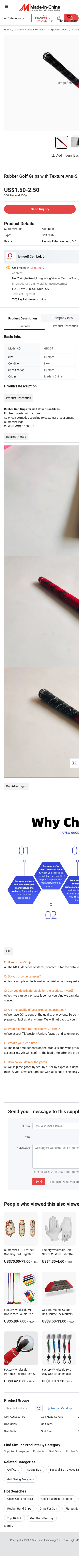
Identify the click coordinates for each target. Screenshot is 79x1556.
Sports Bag (34, 1469)
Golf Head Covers (52, 1416)
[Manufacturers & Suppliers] (39, 7)
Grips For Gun (48, 1508)
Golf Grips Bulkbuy (41, 1518)
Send (39, 1181)
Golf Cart (13, 1469)
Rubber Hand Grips (19, 1508)
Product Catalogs (61, 1408)
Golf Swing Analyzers (20, 1479)
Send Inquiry (40, 209)
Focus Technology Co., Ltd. (51, 1540)
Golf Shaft (47, 1431)
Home (7, 29)
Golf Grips (10, 1424)
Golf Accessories (14, 1416)
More (7, 1526)
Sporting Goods (59, 29)
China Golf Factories (20, 1499)
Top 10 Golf (14, 1518)
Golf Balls (10, 1431)
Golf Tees (46, 1424)
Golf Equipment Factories (57, 1499)
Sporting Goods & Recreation (30, 29)
